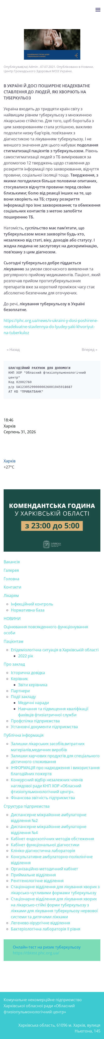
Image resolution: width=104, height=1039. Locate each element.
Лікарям (11, 595)
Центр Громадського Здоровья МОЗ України (38, 71)
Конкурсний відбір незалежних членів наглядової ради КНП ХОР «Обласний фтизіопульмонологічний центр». (47, 786)
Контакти (12, 587)
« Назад (13, 349)
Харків (9, 426)
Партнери (20, 690)
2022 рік (25, 656)
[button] (98, 9)
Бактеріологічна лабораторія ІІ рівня (45, 929)
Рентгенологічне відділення (37, 880)
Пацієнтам (13, 641)
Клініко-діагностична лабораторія (43, 850)
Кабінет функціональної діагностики (45, 844)
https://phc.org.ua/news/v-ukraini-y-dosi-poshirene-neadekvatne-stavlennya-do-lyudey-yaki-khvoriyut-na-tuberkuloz (51, 326)
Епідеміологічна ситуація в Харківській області (55, 649)
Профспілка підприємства (35, 721)
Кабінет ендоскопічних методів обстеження (52, 838)
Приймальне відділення (33, 875)
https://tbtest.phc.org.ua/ (36, 953)
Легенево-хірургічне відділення (40, 923)
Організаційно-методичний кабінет (44, 868)
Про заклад (14, 664)
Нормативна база (28, 610)
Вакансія (12, 561)
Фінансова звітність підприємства (43, 797)
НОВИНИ (12, 618)
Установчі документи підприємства (44, 726)
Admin (33, 66)
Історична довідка (28, 672)
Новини (87, 66)
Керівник (19, 678)
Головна (11, 578)
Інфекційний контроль (32, 604)
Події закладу (23, 696)
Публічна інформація (24, 735)
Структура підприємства (27, 806)
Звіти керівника (32, 684)
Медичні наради (33, 702)
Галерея (11, 570)
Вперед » (89, 349)
